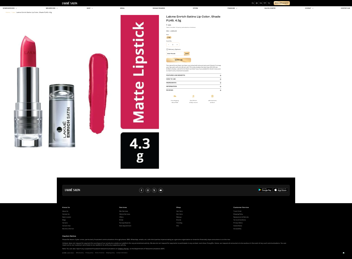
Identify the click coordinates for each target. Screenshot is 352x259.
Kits (177, 225)
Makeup (179, 217)
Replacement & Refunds (241, 217)
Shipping (178, 27)
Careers (65, 223)
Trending (179, 223)
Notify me (179, 60)
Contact (308, 8)
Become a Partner (68, 228)
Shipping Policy (238, 214)
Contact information (122, 252)
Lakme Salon (70, 252)
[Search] (253, 3)
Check (187, 53)
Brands (178, 220)
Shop (88, 8)
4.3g (169, 38)
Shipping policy (110, 252)
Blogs (64, 220)
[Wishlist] (265, 3)
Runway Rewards (124, 223)
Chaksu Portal (123, 249)
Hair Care (179, 211)
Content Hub (66, 225)
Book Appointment (281, 3)
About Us (65, 211)
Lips (13, 12)
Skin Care (179, 214)
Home (8, 12)
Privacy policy (89, 252)
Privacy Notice (238, 223)
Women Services (8, 8)
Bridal (121, 220)
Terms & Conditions (239, 220)
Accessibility (237, 228)
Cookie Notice (237, 225)
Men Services (50, 8)
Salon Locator (66, 217)
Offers (121, 217)
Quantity (169, 41)
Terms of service (99, 252)
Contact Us (65, 214)
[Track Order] (261, 3)
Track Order (237, 211)
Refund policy (80, 252)
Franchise (231, 8)
